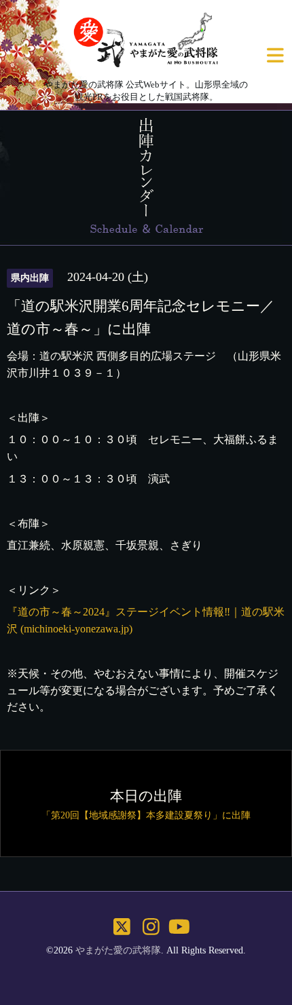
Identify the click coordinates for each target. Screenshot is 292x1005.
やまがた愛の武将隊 (118, 950)
